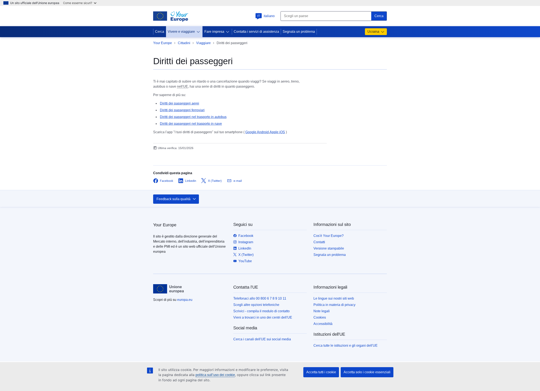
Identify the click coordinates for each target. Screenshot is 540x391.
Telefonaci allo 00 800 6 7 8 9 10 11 (259, 298)
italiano (266, 16)
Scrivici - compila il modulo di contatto (261, 311)
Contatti (319, 242)
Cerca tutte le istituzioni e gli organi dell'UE (345, 345)
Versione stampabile (328, 248)
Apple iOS (277, 132)
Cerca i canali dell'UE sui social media (262, 339)
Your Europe (162, 43)
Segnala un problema (299, 31)
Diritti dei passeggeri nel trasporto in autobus (193, 117)
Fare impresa (214, 31)
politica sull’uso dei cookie (215, 375)
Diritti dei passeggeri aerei (179, 103)
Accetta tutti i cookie (321, 372)
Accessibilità (322, 324)
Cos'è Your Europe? (328, 236)
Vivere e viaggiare (181, 31)
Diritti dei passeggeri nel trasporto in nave (191, 123)
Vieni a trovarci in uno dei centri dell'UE (262, 317)
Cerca (159, 31)
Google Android (257, 132)
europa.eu (184, 299)
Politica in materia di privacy (334, 305)
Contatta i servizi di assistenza (256, 31)
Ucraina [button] (373, 31)
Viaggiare (203, 43)
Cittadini (184, 43)
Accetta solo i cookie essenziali (367, 372)
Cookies (319, 317)
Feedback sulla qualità (173, 199)
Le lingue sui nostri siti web (333, 298)
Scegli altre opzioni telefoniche (256, 305)
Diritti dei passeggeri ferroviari (182, 110)
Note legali (321, 311)
